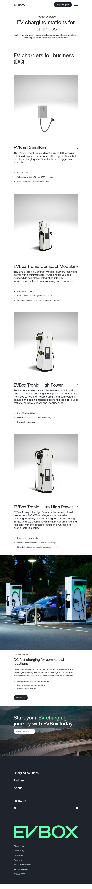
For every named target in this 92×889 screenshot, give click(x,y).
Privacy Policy (19, 846)
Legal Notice (18, 855)
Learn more (20, 697)
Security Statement (21, 869)
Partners (19, 780)
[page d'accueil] (20, 5)
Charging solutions (26, 773)
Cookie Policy (19, 851)
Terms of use (18, 860)
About (18, 788)
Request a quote (63, 5)
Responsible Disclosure (22, 865)
